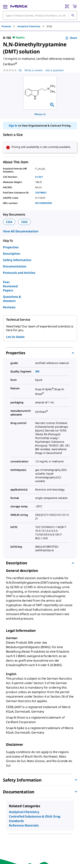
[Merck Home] (18, 6)
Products (6, 26)
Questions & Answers (12, 299)
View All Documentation (20, 231)
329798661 (41, 192)
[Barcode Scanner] (67, 6)
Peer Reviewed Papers (10, 286)
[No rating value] (11, 70)
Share (73, 38)
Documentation (14, 266)
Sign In (13, 125)
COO (24, 222)
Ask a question (54, 70)
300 (37, 371)
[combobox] (40, 15)
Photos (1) (40, 114)
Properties (11, 247)
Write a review (33, 70)
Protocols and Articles (19, 273)
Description (11, 254)
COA (9, 222)
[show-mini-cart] (74, 6)
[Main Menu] (5, 6)
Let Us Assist (15, 337)
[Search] (73, 15)
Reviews (9, 307)
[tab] (9, 26)
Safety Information (17, 260)
